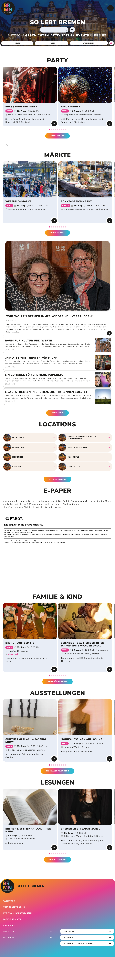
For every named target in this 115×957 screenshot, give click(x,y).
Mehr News (57, 413)
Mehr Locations (57, 479)
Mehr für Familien (57, 681)
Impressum (68, 931)
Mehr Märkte (57, 233)
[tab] (49, 129)
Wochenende (88, 43)
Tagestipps (9, 901)
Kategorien (9, 925)
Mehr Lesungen (57, 860)
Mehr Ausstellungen (57, 771)
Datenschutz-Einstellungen (78, 943)
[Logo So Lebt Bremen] (8, 8)
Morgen (51, 43)
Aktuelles (8, 931)
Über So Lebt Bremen (14, 907)
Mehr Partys (57, 136)
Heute (17, 43)
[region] (57, 98)
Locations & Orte (12, 919)
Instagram (8, 937)
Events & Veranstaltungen (17, 913)
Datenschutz (70, 937)
